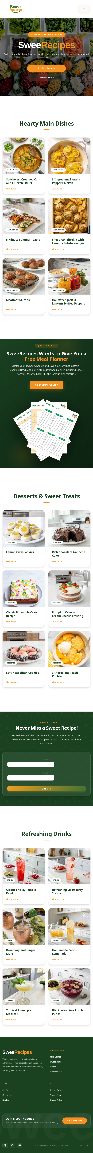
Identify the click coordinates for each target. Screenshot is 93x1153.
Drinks (53, 1067)
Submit (46, 789)
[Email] (19, 1145)
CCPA (88, 1145)
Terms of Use (55, 1095)
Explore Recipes (46, 68)
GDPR (81, 1145)
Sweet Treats (55, 1062)
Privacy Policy (56, 1090)
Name (46, 759)
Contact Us (7, 1095)
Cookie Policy (56, 1100)
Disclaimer (7, 1100)
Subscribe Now (75, 1121)
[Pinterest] (5, 1145)
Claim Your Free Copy (46, 384)
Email (46, 773)
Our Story (6, 1090)
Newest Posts (46, 77)
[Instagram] (12, 1145)
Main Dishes (55, 1057)
